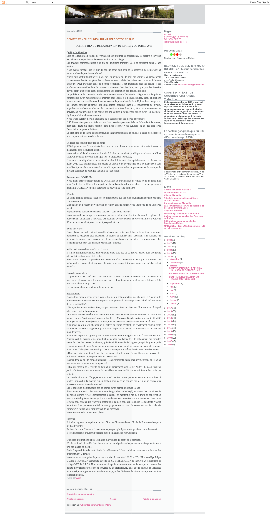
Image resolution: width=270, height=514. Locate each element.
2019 (169, 253)
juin (172, 287)
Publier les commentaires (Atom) (95, 505)
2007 (169, 341)
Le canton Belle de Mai (175, 192)
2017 (169, 308)
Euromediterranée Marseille (177, 203)
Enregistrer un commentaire (80, 494)
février (173, 300)
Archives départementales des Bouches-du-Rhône (183, 217)
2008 (169, 338)
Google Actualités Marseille (177, 190)
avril (172, 293)
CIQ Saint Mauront (173, 210)
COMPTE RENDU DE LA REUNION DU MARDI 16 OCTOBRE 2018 (185, 269)
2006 (169, 344)
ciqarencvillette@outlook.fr (191, 85)
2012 (169, 324)
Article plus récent (75, 499)
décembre (175, 259)
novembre (175, 262)
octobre (174, 266)
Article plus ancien (152, 499)
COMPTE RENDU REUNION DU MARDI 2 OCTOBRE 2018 (184, 278)
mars (172, 297)
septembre (175, 283)
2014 (169, 318)
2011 (169, 328)
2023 (169, 240)
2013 (169, 321)
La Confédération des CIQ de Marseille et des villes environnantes (184, 207)
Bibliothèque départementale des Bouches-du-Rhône (180, 222)
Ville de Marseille (172, 195)
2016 (169, 311)
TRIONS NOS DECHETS (175, 42)
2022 (169, 243)
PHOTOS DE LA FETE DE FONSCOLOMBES (176, 38)
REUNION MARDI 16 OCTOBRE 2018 (186, 273)
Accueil (113, 499)
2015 (169, 315)
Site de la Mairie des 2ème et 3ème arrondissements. (181, 199)
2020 (169, 250)
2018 (169, 256)
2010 (169, 331)
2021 (169, 246)
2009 (169, 334)
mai (172, 290)
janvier (173, 303)
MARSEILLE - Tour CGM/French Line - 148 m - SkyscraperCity (184, 227)
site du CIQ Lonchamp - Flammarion (181, 213)
